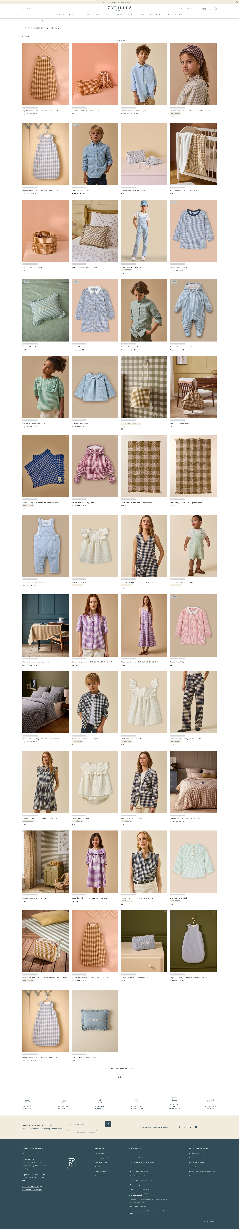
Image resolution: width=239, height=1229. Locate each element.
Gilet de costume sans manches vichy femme (139, 582)
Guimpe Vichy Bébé (80, 424)
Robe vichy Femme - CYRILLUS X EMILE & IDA (140, 662)
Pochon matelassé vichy (32, 267)
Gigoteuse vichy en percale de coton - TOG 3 (90, 978)
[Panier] (216, 8)
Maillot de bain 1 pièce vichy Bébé (135, 1214)
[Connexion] (198, 9)
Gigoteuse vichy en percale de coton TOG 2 (40, 111)
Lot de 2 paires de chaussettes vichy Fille (187, 1134)
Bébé (130, 15)
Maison (141, 15)
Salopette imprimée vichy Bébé (35, 582)
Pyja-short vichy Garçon (180, 1214)
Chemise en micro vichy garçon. (134, 111)
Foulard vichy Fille (29, 1214)
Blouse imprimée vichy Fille (33, 424)
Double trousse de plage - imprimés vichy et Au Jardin (44, 978)
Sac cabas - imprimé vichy (181, 424)
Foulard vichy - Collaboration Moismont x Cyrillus (190, 111)
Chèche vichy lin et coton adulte (85, 1134)
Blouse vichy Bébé (79, 582)
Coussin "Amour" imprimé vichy (84, 267)
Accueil (25, 21)
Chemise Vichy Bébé (178, 898)
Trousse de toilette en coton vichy (85, 111)
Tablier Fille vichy (79, 347)
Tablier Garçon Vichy (178, 267)
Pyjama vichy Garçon (31, 1134)
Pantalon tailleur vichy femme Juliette (185, 739)
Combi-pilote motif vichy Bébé (182, 347)
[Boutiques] (204, 9)
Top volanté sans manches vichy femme (137, 898)
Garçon (119, 15)
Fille (108, 15)
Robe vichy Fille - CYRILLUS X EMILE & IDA (90, 898)
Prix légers (155, 15)
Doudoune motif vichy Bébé (83, 503)
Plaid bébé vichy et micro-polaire (183, 190)
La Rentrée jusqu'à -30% (67, 15)
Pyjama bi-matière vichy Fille (83, 1214)
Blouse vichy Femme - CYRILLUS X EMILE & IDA (92, 662)
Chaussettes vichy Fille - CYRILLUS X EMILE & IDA (191, 1057)
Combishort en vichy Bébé (131, 739)
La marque (27, 9)
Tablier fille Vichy (177, 662)
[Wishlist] (210, 9)
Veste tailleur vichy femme (131, 818)
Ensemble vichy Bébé (80, 818)
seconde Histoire (174, 15)
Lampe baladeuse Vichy (130, 426)
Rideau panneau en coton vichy (35, 898)
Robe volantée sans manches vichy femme (39, 818)
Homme (98, 15)
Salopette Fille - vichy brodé (132, 267)
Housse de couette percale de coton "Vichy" (40, 739)
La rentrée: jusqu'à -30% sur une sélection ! (119, 2)
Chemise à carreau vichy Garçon (85, 739)
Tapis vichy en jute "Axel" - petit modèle (137, 503)
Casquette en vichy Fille (130, 1134)
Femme (87, 15)
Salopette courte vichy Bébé (181, 582)
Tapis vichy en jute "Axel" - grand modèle (186, 503)
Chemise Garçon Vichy (81, 190)
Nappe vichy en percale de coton (35, 662)
